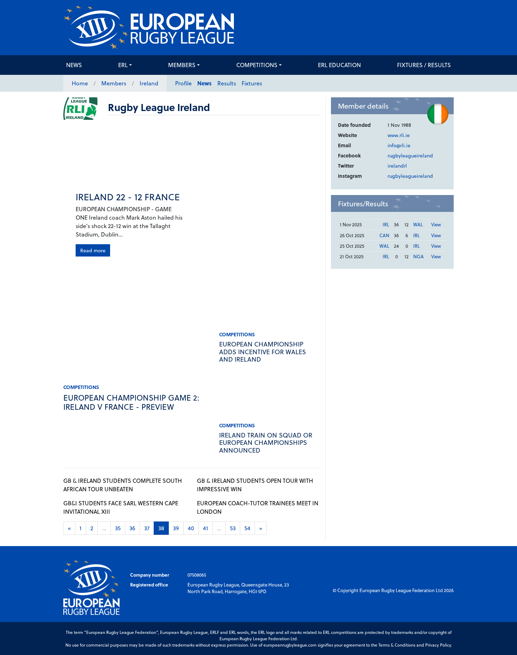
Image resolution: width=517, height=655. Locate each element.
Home (80, 83)
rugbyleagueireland (410, 155)
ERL (123, 65)
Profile (183, 83)
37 (146, 528)
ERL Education (339, 65)
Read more (93, 250)
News (74, 65)
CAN (384, 235)
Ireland (149, 83)
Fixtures (252, 83)
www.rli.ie (399, 135)
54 (247, 528)
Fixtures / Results (424, 65)
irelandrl (397, 165)
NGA (418, 256)
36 (132, 528)
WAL (418, 224)
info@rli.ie (399, 145)
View (436, 224)
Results (226, 83)
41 (205, 528)
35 (118, 528)
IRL (386, 224)
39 (176, 528)
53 (233, 528)
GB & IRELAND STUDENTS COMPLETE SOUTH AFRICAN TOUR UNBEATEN (122, 484)
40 (191, 528)
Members (182, 65)
